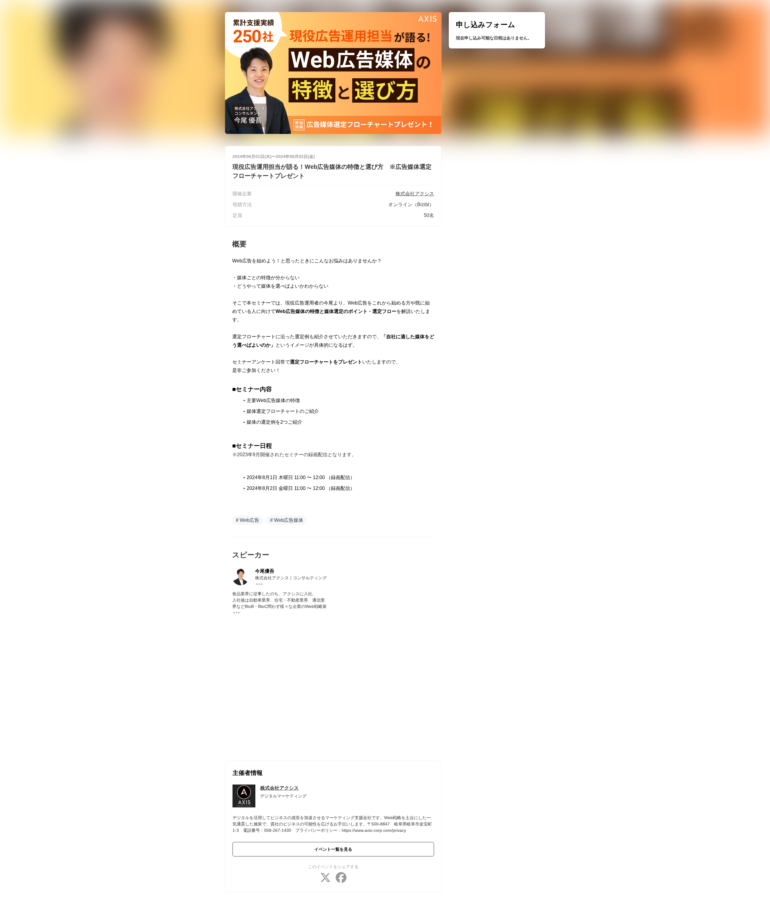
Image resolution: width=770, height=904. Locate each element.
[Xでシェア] (325, 878)
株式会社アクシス (279, 788)
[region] (497, 30)
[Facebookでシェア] (341, 878)
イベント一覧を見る (333, 849)
